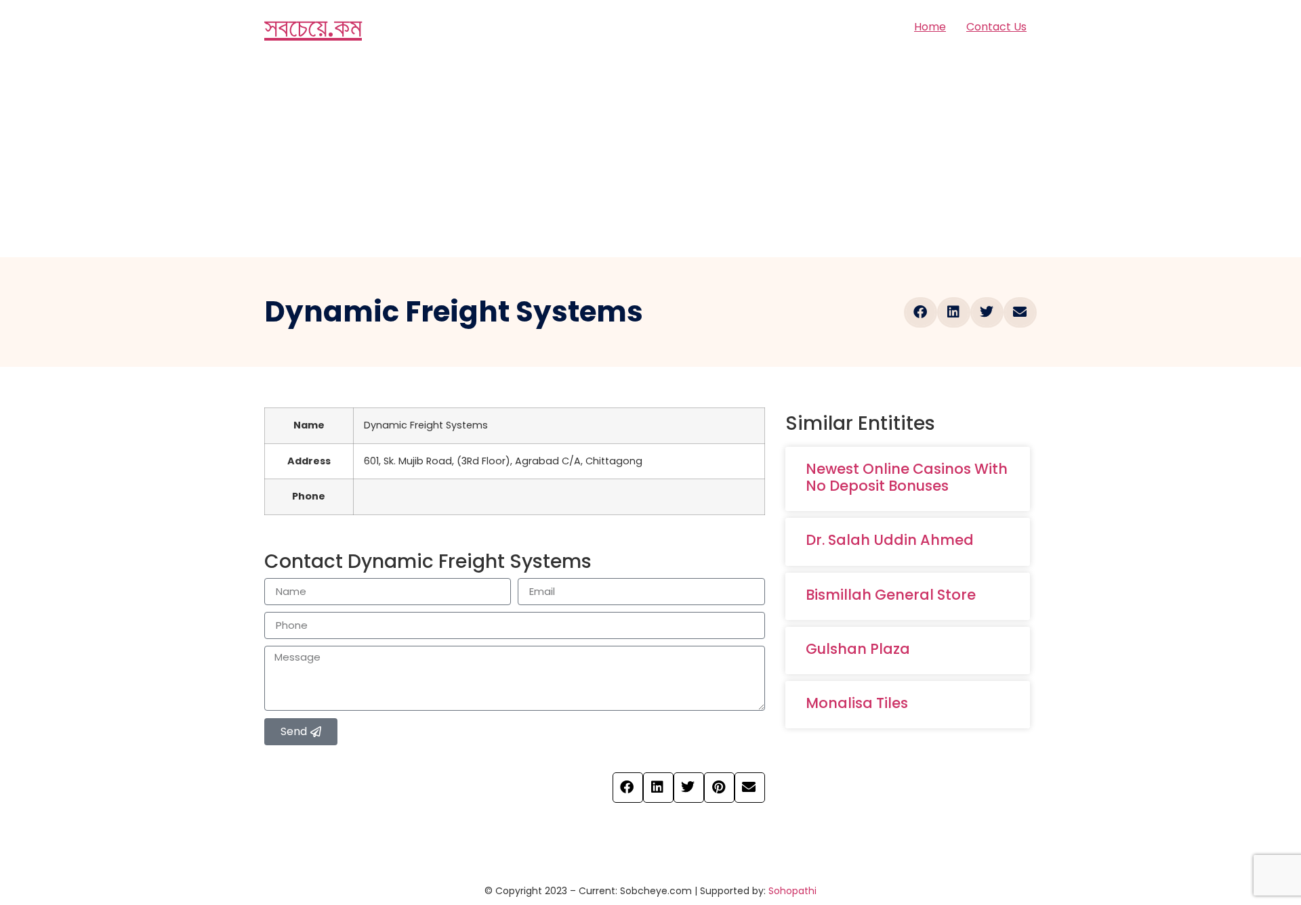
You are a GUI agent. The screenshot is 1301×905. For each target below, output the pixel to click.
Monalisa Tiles (857, 703)
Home (930, 27)
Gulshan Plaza (858, 649)
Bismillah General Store (891, 594)
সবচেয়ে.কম (313, 27)
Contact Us (996, 27)
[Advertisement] (650, 155)
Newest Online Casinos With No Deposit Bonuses (907, 477)
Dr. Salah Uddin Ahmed (890, 540)
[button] (920, 312)
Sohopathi (792, 891)
